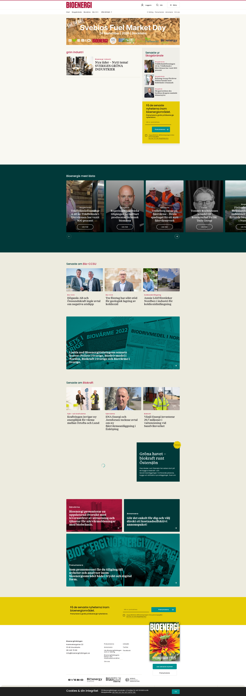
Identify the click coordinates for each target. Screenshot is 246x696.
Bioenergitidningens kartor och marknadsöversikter (112, 656)
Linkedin (126, 644)
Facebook (126, 650)
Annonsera (169, 12)
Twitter (125, 647)
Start (68, 12)
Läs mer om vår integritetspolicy (158, 138)
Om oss (177, 12)
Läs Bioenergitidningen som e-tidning (113, 651)
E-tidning (150, 12)
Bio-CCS (95, 12)
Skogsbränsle (77, 12)
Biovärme (87, 12)
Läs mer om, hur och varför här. (124, 692)
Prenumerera (159, 12)
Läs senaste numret (165, 667)
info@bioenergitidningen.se (78, 653)
